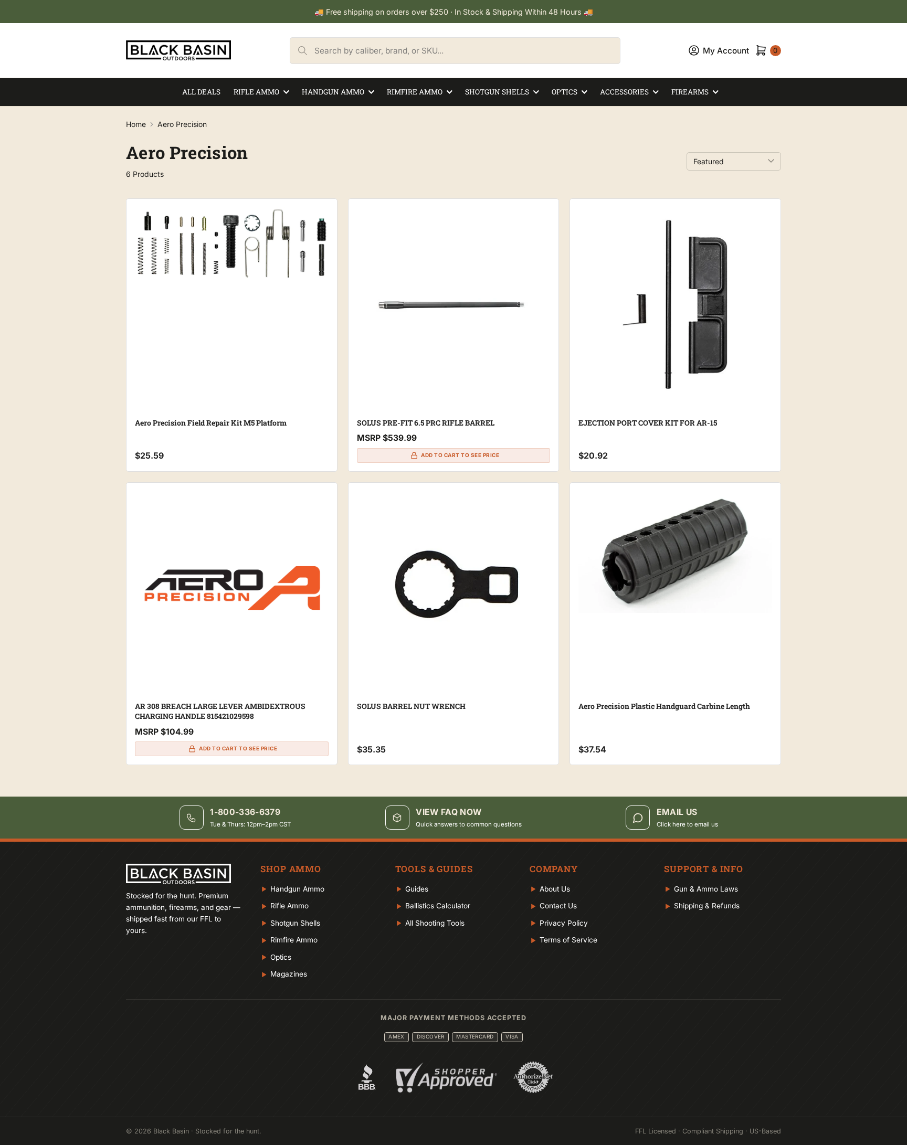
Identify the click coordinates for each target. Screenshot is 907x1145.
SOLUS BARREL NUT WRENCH (411, 706)
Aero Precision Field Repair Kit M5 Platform (211, 423)
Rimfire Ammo (414, 92)
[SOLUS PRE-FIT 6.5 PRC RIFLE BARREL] (454, 304)
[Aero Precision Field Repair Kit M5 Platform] (231, 243)
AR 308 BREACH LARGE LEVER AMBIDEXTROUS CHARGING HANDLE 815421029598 (220, 711)
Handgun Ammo (333, 92)
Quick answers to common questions (469, 824)
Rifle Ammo (256, 92)
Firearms (690, 92)
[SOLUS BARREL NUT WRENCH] (454, 588)
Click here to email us (687, 824)
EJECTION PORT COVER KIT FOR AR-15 (647, 423)
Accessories (624, 92)
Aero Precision (182, 124)
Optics (564, 92)
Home (136, 124)
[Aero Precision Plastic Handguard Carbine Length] (675, 552)
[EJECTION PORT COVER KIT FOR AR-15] (675, 304)
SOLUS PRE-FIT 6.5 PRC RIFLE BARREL (425, 423)
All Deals (201, 92)
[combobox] (467, 50)
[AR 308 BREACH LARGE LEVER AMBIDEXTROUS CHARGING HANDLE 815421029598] (231, 588)
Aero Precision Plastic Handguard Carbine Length (664, 706)
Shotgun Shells (497, 92)
